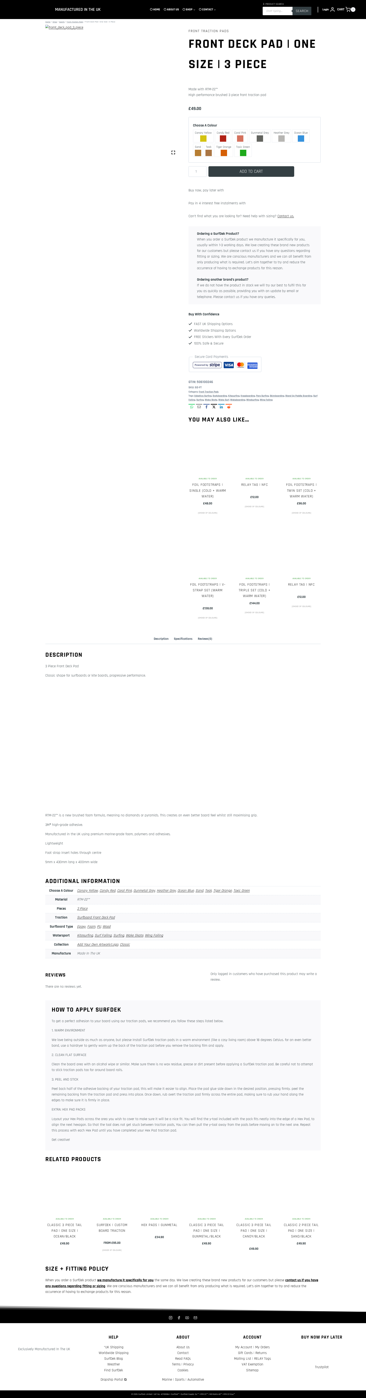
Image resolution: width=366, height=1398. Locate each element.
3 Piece (82, 908)
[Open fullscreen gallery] (173, 152)
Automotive (195, 1379)
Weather (113, 1364)
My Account (243, 1347)
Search (302, 10)
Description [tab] (161, 639)
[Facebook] (178, 1317)
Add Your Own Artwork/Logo (97, 944)
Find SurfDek (113, 1370)
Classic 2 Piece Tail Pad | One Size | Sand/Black (301, 1231)
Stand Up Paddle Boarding (298, 395)
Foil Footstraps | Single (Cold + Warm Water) (207, 490)
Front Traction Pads (209, 31)
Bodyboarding (220, 395)
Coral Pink (124, 890)
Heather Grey (166, 890)
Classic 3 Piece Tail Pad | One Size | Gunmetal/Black (206, 1231)
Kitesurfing (234, 395)
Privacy (188, 1364)
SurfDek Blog (113, 1358)
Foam (91, 926)
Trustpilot (322, 1367)
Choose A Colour (205, 125)
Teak (208, 890)
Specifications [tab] (183, 639)
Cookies (182, 1370)
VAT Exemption (252, 1364)
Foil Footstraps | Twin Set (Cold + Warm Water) (301, 490)
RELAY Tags (262, 1358)
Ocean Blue (185, 890)
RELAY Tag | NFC (254, 484)
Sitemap (252, 1370)
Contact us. (285, 216)
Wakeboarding (237, 399)
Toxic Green (241, 890)
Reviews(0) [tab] (205, 639)
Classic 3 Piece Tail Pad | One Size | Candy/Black (253, 1231)
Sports (179, 1379)
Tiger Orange (222, 890)
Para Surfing (262, 395)
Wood (107, 926)
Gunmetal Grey (144, 890)
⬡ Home (155, 9)
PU (99, 926)
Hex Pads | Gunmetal (159, 1225)
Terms (176, 1364)
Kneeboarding (248, 395)
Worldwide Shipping (114, 1353)
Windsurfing (252, 399)
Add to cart (251, 171)
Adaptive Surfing (203, 395)
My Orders (262, 1347)
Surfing (200, 399)
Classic (125, 944)
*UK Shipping (113, 1347)
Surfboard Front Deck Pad (96, 917)
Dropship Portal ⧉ (114, 1379)
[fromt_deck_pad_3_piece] (111, 91)
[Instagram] (170, 1317)
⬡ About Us (171, 9)
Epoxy (81, 926)
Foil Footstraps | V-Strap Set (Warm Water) (207, 590)
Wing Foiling (266, 399)
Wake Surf (223, 399)
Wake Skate (211, 399)
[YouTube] (187, 1317)
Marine (167, 1379)
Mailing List (242, 1358)
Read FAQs (183, 1358)
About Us (183, 1347)
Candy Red (107, 890)
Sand (199, 890)
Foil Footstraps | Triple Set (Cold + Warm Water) (254, 590)
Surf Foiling (103, 935)
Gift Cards (245, 1353)
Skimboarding (277, 395)
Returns (261, 1353)
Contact (183, 1353)
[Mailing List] (195, 1317)
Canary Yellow (87, 890)
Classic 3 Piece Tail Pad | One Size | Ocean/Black (64, 1231)
